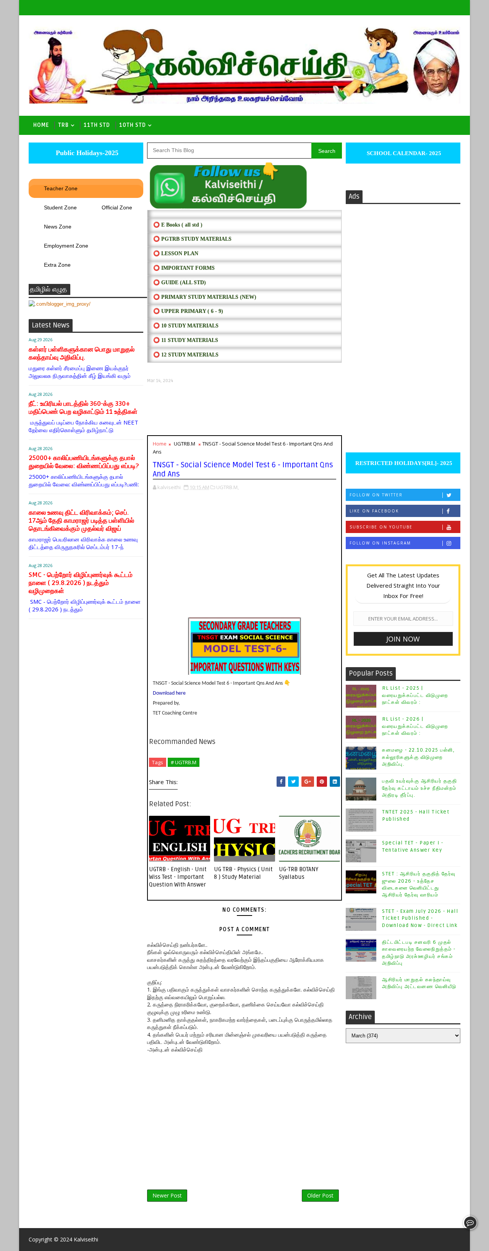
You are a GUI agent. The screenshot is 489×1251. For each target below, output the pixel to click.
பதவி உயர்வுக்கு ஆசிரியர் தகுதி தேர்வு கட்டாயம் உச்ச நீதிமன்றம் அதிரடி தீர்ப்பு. (419, 788)
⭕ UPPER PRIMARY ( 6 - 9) (188, 311)
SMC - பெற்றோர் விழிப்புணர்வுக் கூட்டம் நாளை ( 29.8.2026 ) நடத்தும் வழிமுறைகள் (81, 583)
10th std (132, 125)
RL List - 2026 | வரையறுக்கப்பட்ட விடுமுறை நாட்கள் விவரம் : (415, 726)
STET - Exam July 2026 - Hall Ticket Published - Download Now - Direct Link (420, 918)
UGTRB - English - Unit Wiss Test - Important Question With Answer (178, 877)
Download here (169, 693)
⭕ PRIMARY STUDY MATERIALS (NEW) (204, 297)
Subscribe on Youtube (381, 527)
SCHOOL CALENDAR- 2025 (403, 153)
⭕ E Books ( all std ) (177, 225)
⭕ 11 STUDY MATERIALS (185, 340)
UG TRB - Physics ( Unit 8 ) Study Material (243, 873)
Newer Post (167, 1195)
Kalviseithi (86, 1239)
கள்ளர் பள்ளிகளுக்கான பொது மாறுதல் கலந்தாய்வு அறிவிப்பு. (81, 353)
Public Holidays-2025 (86, 153)
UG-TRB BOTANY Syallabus (298, 873)
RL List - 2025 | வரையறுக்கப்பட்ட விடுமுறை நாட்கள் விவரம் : (415, 695)
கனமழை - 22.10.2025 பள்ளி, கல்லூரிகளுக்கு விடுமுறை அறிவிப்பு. (418, 757)
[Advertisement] (244, 409)
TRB (63, 125)
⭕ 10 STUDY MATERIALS (186, 326)
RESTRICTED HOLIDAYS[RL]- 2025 (403, 463)
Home (41, 125)
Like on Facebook (374, 511)
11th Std (97, 125)
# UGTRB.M (183, 762)
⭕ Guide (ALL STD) (179, 282)
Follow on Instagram (380, 543)
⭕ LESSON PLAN (175, 253)
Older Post (320, 1195)
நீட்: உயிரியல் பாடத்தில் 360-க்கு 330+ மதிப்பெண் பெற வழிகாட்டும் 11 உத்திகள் (83, 408)
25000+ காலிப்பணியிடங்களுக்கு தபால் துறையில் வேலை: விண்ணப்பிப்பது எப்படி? (84, 462)
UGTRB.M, (227, 487)
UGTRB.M (184, 443)
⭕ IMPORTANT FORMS (184, 268)
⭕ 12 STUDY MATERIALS (186, 355)
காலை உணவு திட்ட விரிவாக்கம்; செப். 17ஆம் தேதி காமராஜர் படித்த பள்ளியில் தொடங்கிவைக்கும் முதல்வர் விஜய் (81, 521)
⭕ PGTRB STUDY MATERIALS (192, 239)
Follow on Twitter (376, 494)
